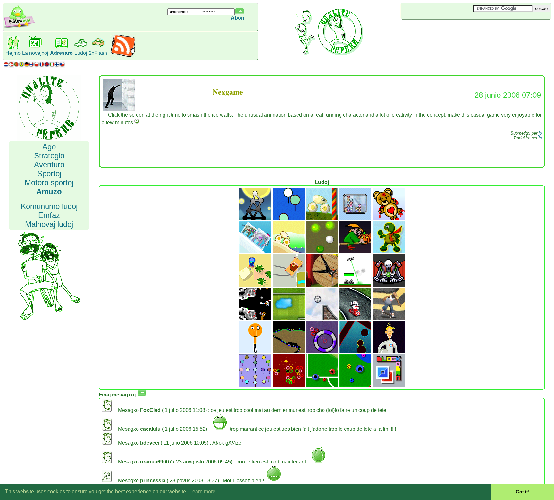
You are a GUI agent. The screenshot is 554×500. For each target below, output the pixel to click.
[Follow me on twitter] (19, 27)
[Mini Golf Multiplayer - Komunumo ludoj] (289, 318)
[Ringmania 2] (289, 385)
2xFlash (98, 53)
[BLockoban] (389, 385)
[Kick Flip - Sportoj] (389, 318)
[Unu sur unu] (322, 385)
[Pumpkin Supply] (355, 251)
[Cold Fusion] (355, 218)
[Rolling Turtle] (389, 251)
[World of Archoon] (289, 218)
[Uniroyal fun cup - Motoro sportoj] (355, 318)
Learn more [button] (202, 491)
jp (540, 133)
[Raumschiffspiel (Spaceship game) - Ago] (355, 285)
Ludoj (80, 53)
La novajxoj (35, 53)
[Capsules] (355, 351)
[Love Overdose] (389, 218)
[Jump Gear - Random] (289, 251)
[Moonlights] (255, 218)
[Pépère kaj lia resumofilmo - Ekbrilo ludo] (255, 285)
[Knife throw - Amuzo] (322, 285)
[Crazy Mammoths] (255, 251)
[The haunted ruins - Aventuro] (389, 285)
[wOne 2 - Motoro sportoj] (322, 318)
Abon (237, 18)
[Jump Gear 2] (322, 218)
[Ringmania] (322, 351)
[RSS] (123, 56)
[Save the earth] (389, 351)
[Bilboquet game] (255, 351)
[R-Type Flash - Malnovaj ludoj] (255, 318)
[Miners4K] (289, 351)
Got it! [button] (523, 491)
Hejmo (13, 53)
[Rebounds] (322, 251)
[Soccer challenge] (355, 385)
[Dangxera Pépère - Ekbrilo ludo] (289, 285)
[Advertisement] (438, 30)
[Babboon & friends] (255, 385)
